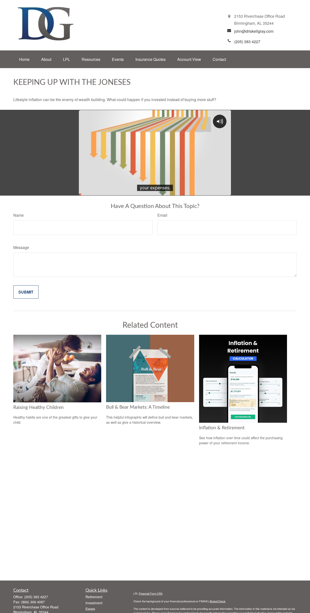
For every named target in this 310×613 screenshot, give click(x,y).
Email (162, 215)
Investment (93, 602)
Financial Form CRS (151, 593)
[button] (24, 59)
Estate (90, 608)
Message (21, 247)
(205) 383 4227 (36, 596)
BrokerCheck (217, 601)
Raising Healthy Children (38, 407)
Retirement (93, 596)
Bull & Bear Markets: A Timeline (138, 407)
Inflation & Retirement (222, 428)
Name (18, 215)
